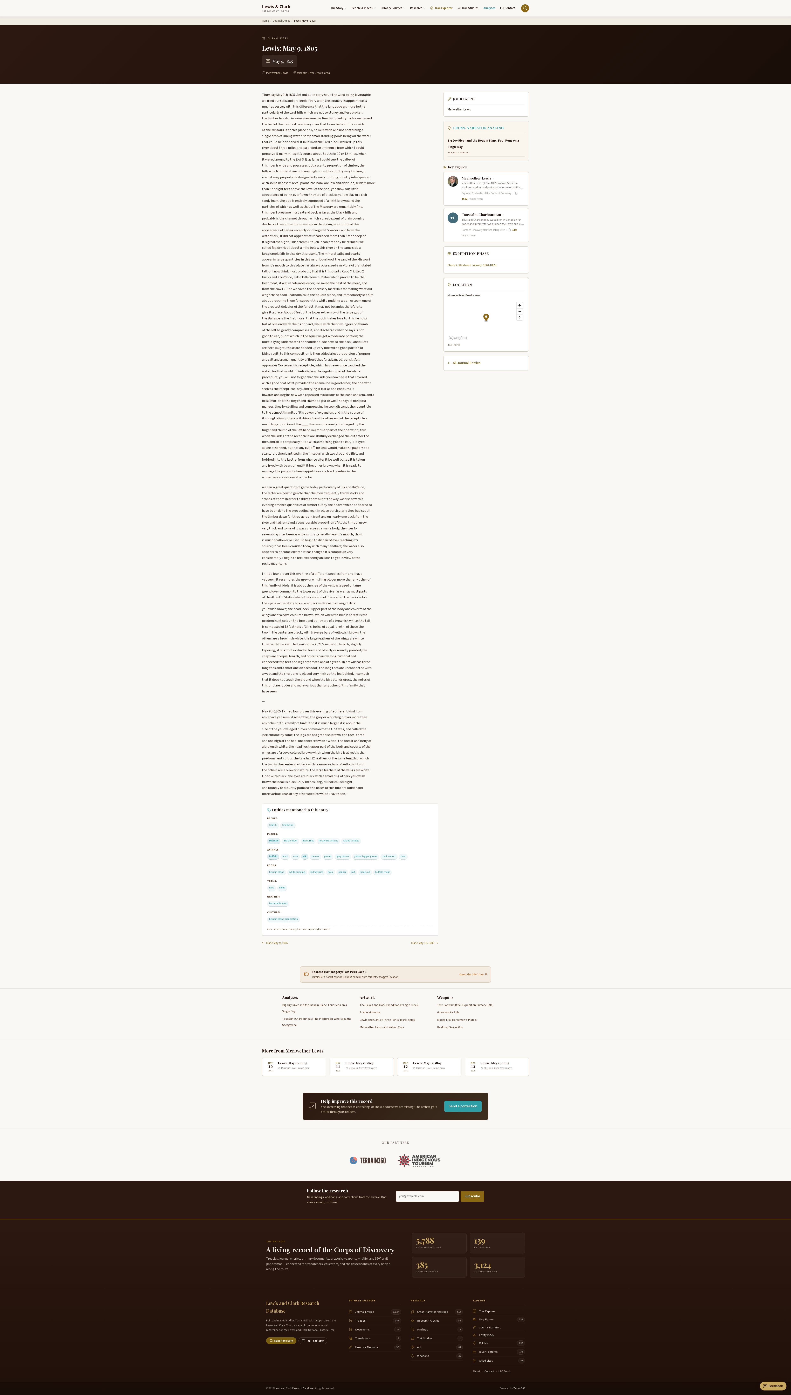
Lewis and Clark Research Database (293, 1388)
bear (403, 856)
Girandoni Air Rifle (448, 1012)
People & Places (362, 8)
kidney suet (316, 872)
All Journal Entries (467, 363)
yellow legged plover (365, 856)
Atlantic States (351, 840)
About (476, 1371)
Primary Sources (391, 8)
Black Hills (308, 840)
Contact (509, 8)
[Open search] (525, 8)
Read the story (283, 1341)
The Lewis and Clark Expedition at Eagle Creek (389, 1005)
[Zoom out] (520, 311)
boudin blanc (276, 872)
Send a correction (463, 1106)
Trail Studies (470, 8)
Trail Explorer (443, 8)
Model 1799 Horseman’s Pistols (457, 1020)
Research (416, 8)
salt (353, 872)
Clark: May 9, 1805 (277, 943)
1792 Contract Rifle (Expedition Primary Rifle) (465, 1005)
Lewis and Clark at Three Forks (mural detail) (387, 1020)
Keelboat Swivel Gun (450, 1027)
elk (304, 856)
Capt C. (273, 825)
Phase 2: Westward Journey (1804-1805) (472, 265)
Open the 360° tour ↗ (473, 974)
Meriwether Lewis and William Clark (382, 1027)
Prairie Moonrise (370, 1012)
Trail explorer (315, 1341)
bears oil (365, 872)
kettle (282, 887)
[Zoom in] (520, 305)
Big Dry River (290, 840)
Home (265, 21)
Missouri (273, 840)
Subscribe (472, 1196)
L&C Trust (504, 1371)
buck (285, 856)
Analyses (489, 8)
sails (271, 887)
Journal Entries (281, 21)
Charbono (288, 825)
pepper (342, 872)
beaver (315, 856)
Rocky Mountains (328, 840)
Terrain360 (519, 1388)
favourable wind (278, 903)
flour (330, 872)
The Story (336, 8)
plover (327, 856)
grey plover (343, 856)
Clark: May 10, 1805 (422, 943)
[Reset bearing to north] (520, 317)
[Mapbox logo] (458, 338)
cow (295, 856)
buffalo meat (382, 872)
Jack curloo (389, 856)
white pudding (297, 872)
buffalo (273, 856)
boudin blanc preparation (283, 919)
